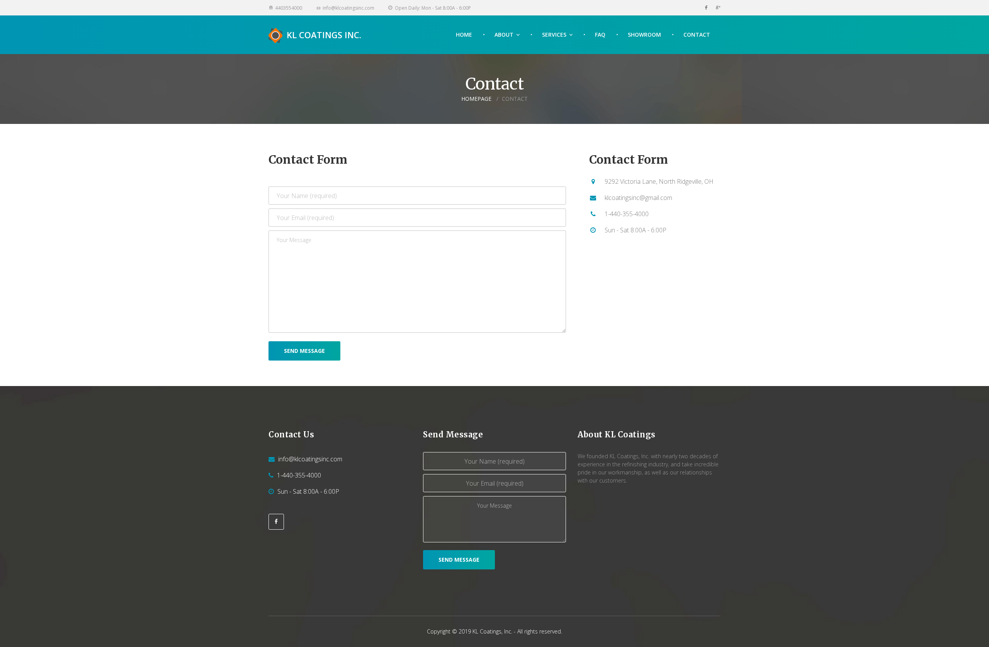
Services (554, 34)
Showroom (644, 34)
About (503, 34)
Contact (696, 34)
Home (464, 34)
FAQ (600, 34)
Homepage (476, 98)
